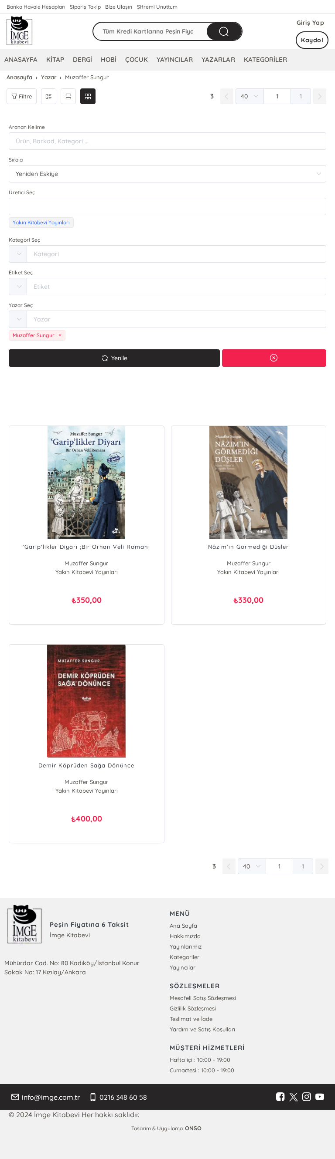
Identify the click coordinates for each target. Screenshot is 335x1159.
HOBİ (108, 59)
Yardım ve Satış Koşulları (202, 1029)
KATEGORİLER (265, 59)
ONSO (193, 1128)
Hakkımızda (185, 936)
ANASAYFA (21, 59)
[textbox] (167, 206)
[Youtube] (319, 1097)
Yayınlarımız (186, 946)
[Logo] (19, 31)
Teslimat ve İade (191, 1018)
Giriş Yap (311, 23)
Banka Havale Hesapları (36, 6)
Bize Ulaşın (118, 6)
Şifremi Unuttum (157, 6)
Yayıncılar (182, 967)
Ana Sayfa (183, 925)
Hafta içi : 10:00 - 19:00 (200, 1059)
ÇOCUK (136, 59)
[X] (293, 1097)
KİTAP (55, 59)
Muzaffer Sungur (86, 563)
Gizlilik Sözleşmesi (193, 1008)
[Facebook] (280, 1097)
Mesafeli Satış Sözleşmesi (203, 997)
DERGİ (82, 59)
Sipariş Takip (85, 6)
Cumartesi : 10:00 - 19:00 (202, 1070)
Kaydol (312, 40)
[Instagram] (306, 1097)
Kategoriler (184, 956)
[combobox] (167, 206)
